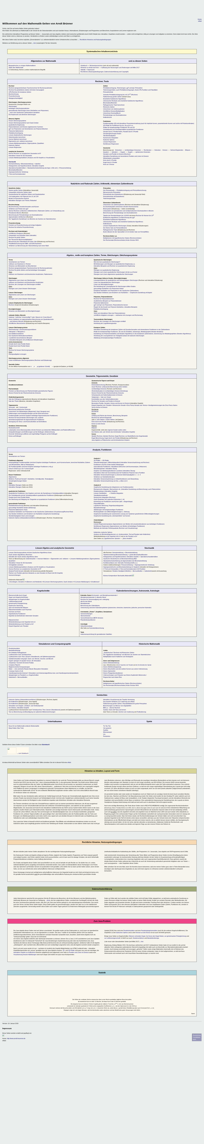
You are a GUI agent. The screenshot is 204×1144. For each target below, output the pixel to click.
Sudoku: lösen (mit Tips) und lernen (114, 710)
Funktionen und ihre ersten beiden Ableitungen (109, 464)
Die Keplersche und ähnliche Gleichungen (22, 114)
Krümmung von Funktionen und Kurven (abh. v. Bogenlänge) (113, 501)
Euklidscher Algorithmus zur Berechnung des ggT (119, 217)
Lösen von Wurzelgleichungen (104, 284)
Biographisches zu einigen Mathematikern (22, 65)
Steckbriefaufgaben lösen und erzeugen (21, 516)
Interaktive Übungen (15, 485)
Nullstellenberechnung (16, 505)
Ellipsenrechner (14, 620)
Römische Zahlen (109, 107)
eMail (200, 21)
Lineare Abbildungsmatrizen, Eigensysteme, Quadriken (26, 143)
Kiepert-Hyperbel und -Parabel (101, 405)
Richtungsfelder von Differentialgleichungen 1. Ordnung (112, 512)
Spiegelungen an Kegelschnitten (19, 599)
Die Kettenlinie (13, 701)
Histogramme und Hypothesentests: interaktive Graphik (26, 166)
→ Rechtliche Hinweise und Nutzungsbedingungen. (94, 39)
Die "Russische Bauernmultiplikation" (20, 239)
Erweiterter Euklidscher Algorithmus (114, 99)
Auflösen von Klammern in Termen (20, 264)
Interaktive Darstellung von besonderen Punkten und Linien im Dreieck (126, 156)
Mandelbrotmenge (100, 508)
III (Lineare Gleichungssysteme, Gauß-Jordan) (57, 582)
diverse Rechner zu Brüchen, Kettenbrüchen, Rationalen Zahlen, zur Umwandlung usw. (37, 211)
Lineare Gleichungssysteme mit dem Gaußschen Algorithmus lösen (30, 552)
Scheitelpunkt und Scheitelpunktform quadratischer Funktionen (123, 129)
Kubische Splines (14, 145)
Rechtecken (147, 150)
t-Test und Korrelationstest (17, 174)
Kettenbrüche (107, 117)
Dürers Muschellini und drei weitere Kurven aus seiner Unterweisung (125, 669)
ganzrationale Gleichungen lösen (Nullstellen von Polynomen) (29, 110)
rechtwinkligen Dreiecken (133, 150)
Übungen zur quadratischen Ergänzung (106, 270)
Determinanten (31, 559)
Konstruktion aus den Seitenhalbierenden (105, 399)
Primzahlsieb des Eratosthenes (113, 194)
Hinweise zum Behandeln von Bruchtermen (22, 266)
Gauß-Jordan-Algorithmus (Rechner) (20, 555)
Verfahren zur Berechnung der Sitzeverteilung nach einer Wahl (29, 246)
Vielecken (157, 150)
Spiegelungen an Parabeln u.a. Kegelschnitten (24, 675)
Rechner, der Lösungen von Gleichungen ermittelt (24, 284)
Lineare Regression (15, 147)
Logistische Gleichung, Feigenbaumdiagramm (108, 505)
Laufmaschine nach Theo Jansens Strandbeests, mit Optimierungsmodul (32, 656)
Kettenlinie (97, 532)
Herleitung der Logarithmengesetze (105, 323)
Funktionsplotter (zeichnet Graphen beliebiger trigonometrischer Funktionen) (33, 415)
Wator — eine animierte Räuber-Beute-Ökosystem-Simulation (28, 669)
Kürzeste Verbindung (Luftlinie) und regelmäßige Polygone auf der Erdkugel (33, 434)
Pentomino (106, 736)
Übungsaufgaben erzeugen (17, 354)
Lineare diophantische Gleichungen (20, 135)
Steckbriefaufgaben (109, 135)
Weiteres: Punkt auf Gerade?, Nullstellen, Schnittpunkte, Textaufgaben (31, 479)
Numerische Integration (110, 138)
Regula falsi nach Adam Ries (112, 677)
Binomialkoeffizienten (15, 170)
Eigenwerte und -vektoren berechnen (20, 141)
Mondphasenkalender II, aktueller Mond (93, 597)
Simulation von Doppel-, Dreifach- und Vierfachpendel (26, 706)
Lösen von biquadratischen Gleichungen (107, 282)
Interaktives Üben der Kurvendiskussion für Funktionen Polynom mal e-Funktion (119, 473)
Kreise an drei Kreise (98, 424)
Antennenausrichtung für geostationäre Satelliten (96, 634)
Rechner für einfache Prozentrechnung (21, 227)
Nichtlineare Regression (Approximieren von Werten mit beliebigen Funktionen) (119, 526)
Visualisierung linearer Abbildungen (24, 954)
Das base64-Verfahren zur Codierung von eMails (119, 701)
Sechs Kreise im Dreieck (99, 407)
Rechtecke (95, 411)
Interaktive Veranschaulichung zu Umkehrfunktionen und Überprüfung (116, 479)
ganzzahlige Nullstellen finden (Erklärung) (22, 508)
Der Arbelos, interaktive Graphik (19, 708)
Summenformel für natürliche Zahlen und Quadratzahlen (27, 194)
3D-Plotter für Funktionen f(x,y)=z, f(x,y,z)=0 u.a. (118, 125)
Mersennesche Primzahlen (111, 192)
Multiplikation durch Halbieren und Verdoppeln (118, 656)
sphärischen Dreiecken (142, 152)
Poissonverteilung (65, 168)
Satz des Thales (14, 401)
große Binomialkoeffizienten (138, 555)
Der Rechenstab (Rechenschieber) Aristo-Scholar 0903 (121, 240)
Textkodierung (141, 712)
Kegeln (123, 152)
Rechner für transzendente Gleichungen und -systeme (26, 417)
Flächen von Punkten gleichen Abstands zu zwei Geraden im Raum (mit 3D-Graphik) (36, 573)
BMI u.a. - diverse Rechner (111, 708)
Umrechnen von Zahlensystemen (113, 109)
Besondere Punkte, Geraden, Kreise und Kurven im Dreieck (111, 403)
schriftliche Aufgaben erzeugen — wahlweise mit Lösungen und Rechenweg (118, 315)
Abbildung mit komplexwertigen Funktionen (107, 338)
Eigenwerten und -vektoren (59, 559)
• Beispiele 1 (13, 332)
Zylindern (115, 152)
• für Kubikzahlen (14, 196)
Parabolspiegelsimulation (149, 930)
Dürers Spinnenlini (109, 671)
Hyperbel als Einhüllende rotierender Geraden (23, 616)
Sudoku (105, 730)
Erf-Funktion (141, 569)
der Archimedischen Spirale (143, 665)
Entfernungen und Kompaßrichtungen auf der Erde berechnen (28, 413)
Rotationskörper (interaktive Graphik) (105, 491)
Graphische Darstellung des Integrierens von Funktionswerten (113, 487)
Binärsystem (107, 209)
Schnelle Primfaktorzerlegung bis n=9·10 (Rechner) (120, 95)
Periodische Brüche (15, 213)
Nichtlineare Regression (111, 144)
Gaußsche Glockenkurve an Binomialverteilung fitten (120, 559)
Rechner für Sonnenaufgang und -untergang (95, 599)
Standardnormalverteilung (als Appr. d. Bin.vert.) (42, 168)
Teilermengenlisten (109, 198)
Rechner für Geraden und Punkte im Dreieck (106, 401)
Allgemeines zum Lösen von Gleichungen (22, 280)
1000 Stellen (100, 419)
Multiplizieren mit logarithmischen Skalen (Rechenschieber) (122, 238)
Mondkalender (85, 603)
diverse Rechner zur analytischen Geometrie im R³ (25, 153)
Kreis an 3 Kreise (108, 164)
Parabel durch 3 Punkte (130, 131)
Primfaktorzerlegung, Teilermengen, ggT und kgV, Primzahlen (122, 88)
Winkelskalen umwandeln (111, 158)
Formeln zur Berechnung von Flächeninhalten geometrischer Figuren (31, 391)
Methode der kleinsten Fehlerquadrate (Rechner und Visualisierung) (116, 528)
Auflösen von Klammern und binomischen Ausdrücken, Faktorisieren (30, 274)
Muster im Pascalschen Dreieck (19, 198)
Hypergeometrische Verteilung (18, 172)
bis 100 (36, 196)
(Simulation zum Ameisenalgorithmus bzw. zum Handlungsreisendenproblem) (43, 673)
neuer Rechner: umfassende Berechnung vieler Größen (109, 387)
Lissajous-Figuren (14, 665)
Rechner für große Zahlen (17, 237)
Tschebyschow (37, 710)
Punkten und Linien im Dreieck (79, 952)
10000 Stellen (110, 419)
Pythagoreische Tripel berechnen (114, 105)
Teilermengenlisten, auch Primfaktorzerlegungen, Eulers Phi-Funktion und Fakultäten (130, 90)
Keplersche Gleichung (16, 605)
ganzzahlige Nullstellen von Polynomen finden (109, 288)
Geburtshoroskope (86, 626)
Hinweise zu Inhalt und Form (90, 67)
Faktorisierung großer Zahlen (112, 97)
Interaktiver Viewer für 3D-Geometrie (20, 155)
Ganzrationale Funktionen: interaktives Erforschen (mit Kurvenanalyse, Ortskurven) (120, 466)
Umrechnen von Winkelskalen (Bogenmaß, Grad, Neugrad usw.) (29, 411)
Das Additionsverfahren (16, 334)
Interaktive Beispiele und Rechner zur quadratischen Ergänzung (114, 266)
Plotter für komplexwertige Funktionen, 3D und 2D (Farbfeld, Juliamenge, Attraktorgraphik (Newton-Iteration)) (128, 332)
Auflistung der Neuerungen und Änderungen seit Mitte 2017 (120, 67)
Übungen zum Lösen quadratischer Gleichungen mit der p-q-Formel (115, 272)
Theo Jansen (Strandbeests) (51, 710)
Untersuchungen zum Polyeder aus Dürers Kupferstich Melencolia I (124, 675)
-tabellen (37, 164)
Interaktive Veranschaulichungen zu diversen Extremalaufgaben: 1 (115, 475)
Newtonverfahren (138, 938)
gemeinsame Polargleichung (18, 603)
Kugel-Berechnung (98, 438)
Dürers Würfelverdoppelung (112, 667)
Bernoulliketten (137, 571)
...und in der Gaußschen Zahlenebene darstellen (24, 112)
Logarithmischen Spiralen (112, 538)
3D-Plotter (105, 460)
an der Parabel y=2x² (130, 536)
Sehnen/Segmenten (176, 150)
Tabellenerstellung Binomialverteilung (115, 555)
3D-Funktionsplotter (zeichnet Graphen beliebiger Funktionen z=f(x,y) (31, 466)
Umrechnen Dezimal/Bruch (112, 113)
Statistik (83, 70)
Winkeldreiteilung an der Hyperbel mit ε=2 (22, 622)
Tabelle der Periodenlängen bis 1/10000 (116, 215)
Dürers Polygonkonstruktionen (113, 673)
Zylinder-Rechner (108, 436)
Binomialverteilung (27, 164)
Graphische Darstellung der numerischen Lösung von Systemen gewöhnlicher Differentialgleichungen (126, 514)
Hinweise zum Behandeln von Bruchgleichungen (24, 311)
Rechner (11, 305)
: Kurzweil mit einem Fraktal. (21, 663)
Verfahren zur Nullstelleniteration (104, 477)
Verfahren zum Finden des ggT (18, 209)
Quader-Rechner (97, 436)
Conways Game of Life (16, 671)
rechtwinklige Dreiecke (99, 389)
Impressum (90, 70)
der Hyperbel (122, 665)
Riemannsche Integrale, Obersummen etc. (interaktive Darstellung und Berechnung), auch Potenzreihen (127, 489)
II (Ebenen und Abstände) (34, 582)
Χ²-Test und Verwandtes (111, 569)
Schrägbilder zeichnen (16, 565)
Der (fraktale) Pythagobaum (17, 652)
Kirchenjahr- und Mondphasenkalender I (105, 595)
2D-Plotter (97, 460)
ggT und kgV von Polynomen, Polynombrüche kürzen (111, 305)
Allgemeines (13, 477)
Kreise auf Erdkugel (15, 436)
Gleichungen (13, 106)
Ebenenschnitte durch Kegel (18, 595)
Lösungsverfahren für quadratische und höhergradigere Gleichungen (116, 280)
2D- (64, 950)
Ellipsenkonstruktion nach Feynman (20, 609)
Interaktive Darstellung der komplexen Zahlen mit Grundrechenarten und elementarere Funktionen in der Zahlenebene (132, 329)
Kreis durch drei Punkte (99, 421)
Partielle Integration (117, 493)
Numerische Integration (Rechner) (105, 497)
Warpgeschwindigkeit (15, 98)
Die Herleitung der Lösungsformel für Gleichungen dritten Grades (115, 286)
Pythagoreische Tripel (110, 230)
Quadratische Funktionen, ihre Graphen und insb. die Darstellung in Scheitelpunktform (36, 493)
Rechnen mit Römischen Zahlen (119, 652)
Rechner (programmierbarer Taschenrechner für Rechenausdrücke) (30, 88)
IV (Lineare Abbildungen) (82, 582)
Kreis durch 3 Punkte (110, 160)
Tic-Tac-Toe (107, 726)
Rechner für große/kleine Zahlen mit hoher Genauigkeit (26, 90)
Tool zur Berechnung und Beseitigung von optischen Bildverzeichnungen (32, 712)
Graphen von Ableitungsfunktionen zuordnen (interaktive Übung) (114, 471)
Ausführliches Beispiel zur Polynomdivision (107, 301)
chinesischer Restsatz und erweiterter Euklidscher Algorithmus (123, 101)
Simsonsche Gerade (119, 405)
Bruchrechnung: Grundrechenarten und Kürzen (24, 207)
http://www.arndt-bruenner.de (16, 1038)
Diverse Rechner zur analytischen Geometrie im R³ (25, 569)
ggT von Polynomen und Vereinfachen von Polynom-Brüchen (28, 129)
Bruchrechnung (14, 94)
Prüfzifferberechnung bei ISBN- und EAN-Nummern (25, 243)
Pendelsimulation (14, 648)
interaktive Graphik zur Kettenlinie (24, 952)
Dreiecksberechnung (98, 385)
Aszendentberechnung (96, 628)
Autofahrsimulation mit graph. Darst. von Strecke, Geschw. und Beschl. (31, 659)
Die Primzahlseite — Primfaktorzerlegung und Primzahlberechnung (124, 190)
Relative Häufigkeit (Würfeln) (122, 571)
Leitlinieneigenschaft (15, 601)
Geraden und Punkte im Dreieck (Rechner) (117, 154)
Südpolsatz (95, 397)
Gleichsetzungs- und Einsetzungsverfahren (22, 329)
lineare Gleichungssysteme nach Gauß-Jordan (23, 123)
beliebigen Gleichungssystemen (19, 108)
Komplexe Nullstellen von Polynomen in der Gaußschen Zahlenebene (116, 290)
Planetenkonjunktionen (88, 620)
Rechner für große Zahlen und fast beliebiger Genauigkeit (27, 270)
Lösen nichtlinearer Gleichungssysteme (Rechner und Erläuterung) (30, 360)
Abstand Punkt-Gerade (16, 571)
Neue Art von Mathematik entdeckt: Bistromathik (24, 726)
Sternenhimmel (85, 616)
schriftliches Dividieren (16, 233)
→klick (48, 900)
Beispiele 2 (21, 332)
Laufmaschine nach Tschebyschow (20, 654)
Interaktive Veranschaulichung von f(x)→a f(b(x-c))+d (110, 481)
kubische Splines (106, 532)
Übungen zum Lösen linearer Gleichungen (22, 288)
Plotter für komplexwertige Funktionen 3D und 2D (119, 127)
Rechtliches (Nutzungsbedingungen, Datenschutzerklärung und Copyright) (104, 72)
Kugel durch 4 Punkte (110, 162)
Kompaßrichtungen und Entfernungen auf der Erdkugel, (27, 432)
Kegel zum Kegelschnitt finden (18, 597)
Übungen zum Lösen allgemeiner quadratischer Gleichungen (113, 274)
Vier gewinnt (107, 728)
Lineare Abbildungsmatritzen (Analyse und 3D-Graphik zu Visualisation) (32, 567)
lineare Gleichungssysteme (17, 121)
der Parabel (129, 665)
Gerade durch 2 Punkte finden (112, 131)
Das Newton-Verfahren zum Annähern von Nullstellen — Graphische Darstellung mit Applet (123, 292)
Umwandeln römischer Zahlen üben (20, 192)
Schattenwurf (95, 582)
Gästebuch (84, 65)
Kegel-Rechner (120, 436)
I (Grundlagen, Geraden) (16, 582)
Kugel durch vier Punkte (112, 438)
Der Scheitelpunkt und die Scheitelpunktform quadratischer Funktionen (31, 495)
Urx (104, 734)
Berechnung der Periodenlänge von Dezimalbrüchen (26, 215)
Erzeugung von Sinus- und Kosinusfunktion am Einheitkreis (28, 421)
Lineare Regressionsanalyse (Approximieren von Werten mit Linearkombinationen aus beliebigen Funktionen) (129, 524)
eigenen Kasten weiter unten (117, 430)
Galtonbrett (147, 571)
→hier (34, 43)
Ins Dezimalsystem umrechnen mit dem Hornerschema (120, 207)
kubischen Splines (122, 932)
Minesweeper (107, 732)
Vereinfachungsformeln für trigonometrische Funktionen (26, 419)
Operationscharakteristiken (17, 168)
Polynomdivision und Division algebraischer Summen (26, 127)
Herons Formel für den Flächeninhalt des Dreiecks (25, 393)
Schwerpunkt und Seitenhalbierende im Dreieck (107, 395)
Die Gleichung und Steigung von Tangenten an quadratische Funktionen (32, 499)
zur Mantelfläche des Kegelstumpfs (136, 436)
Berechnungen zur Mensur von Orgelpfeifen (117, 706)
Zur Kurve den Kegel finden (155, 936)
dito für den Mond (86, 601)
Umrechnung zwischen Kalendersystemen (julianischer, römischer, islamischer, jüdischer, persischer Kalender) (116, 607)
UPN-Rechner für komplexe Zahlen (20, 92)
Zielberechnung (50, 432)
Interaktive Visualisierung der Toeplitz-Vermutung (119, 699)
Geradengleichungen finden (112, 133)
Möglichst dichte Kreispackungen (19, 667)
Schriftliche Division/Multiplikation (114, 111)
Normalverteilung (14, 164)
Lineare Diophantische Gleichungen (114, 226)
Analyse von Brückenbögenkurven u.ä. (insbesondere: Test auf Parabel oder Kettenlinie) (122, 534)
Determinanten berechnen (17, 137)
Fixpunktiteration (99, 503)
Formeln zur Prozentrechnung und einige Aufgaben (25, 225)
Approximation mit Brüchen (17, 217)
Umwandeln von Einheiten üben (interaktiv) (22, 235)
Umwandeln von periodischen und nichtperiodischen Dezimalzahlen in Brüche (128, 211)
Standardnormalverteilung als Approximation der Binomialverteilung (125, 561)
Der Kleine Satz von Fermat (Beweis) (115, 228)
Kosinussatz (23, 407)
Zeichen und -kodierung (126, 712)
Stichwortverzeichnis (96, 65)
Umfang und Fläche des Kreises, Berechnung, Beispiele (110, 415)
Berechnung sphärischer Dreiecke (20, 409)
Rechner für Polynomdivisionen (104, 299)
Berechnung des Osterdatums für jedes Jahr (23, 241)
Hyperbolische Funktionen (17, 614)
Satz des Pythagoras (15, 399)
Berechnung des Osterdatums (90, 605)
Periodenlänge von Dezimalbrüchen (114, 115)
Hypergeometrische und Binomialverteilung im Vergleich (121, 567)
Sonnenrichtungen (15, 575)
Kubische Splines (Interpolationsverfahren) (22, 518)
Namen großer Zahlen (16, 190)
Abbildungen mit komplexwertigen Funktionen (108, 510)
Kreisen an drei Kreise (143, 932)
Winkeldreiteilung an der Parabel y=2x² (21, 624)
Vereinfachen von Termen (17, 262)
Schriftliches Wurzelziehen (17, 323)
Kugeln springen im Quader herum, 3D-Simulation (25, 661)
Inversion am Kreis (15, 612)
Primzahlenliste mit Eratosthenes (113, 196)
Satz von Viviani (106, 397)
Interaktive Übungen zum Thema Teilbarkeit (22, 200)
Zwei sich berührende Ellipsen (18, 607)
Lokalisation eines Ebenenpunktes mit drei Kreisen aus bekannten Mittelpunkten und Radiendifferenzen (42, 430)
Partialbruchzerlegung (16, 133)
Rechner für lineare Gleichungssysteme (21, 350)
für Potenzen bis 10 (27, 196)
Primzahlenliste (108, 92)
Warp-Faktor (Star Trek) (16, 728)
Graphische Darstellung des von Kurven (112, 516)
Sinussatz (12, 407)
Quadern (106, 152)
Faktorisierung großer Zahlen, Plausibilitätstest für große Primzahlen (125, 703)
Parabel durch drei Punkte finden (19, 346)
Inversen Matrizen (43, 559)
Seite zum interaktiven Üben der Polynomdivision (109, 313)
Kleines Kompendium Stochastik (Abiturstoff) (117, 575)
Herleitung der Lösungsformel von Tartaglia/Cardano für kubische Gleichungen (119, 336)
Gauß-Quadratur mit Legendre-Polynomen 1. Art (109, 499)
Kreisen (165, 150)
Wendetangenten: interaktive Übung (105, 468)
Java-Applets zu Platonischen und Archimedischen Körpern (111, 440)
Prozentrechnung (14, 96)
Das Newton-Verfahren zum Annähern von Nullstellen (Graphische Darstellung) (34, 514)
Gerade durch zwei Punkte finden (19, 344)
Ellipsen (187, 150)
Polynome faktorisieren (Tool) (18, 510)
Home (200, 19)
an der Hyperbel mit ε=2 (113, 536)
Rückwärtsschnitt (14, 428)
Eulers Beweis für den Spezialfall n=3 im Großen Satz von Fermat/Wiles (126, 232)
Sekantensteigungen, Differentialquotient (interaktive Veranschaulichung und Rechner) (121, 462)
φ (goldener (43, 366)
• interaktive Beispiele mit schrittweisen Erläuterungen (26, 340)
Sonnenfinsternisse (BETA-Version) (92, 618)
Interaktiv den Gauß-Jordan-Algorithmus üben (23, 557)
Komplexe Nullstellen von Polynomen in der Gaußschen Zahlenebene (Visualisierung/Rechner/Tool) (41, 512)
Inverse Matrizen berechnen (18, 139)
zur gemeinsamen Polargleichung (175, 936)
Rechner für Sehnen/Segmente (102, 417)
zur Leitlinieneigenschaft (112, 938)
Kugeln (130, 152)
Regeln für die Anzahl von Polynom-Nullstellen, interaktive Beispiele (115, 307)
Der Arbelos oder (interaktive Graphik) (113, 432)
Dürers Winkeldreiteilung (111, 663)
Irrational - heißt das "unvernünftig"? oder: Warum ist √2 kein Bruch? (30, 317)
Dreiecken (118, 150)
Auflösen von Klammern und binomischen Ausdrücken (26, 282)
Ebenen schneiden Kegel (137, 936)
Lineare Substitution (100, 493)
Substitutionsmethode (101, 495)
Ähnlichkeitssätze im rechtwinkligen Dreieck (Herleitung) (110, 391)
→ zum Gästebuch (22, 753)
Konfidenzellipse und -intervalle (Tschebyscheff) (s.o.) (120, 563)
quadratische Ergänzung (16, 125)
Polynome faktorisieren (16, 131)
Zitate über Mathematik (16, 67)
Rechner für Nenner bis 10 (145, 215)
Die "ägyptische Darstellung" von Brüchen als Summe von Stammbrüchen (32, 219)
